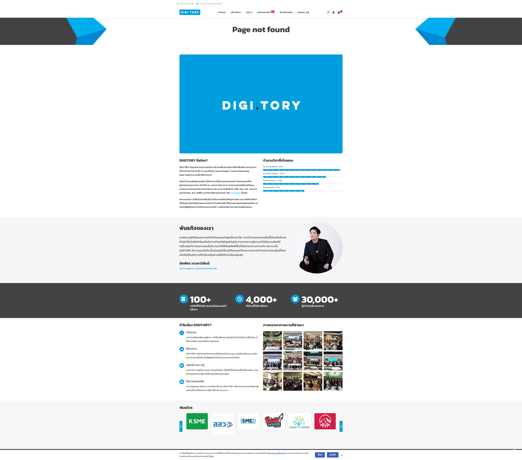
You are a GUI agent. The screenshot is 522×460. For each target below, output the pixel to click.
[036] (333, 361)
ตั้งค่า (211, 456)
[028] (333, 340)
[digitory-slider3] (292, 340)
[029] (272, 381)
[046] (313, 340)
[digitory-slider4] (272, 340)
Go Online (236, 192)
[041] (313, 361)
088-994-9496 (187, 3)
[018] (313, 381)
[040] (272, 361)
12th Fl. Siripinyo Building (210, 3)
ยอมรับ (333, 454)
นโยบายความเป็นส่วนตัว (276, 453)
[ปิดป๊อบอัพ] (342, 455)
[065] (333, 381)
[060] (292, 381)
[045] (292, 361)
